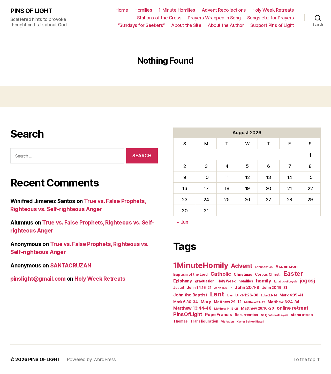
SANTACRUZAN (70, 265)
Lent (217, 294)
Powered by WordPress (91, 359)
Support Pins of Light (272, 25)
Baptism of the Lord (190, 274)
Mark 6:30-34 (185, 302)
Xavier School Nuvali (250, 321)
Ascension (286, 266)
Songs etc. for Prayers (270, 17)
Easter (293, 273)
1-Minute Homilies (177, 10)
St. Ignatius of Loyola (274, 315)
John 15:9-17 (223, 288)
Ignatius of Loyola (285, 281)
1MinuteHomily (200, 265)
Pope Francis (218, 314)
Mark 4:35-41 (291, 295)
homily (263, 280)
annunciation (264, 267)
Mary (206, 301)
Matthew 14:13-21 (226, 308)
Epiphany (182, 280)
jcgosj (307, 280)
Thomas (180, 321)
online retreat (292, 308)
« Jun (182, 222)
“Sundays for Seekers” (141, 25)
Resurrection (246, 315)
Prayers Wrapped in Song (214, 17)
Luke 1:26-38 (246, 295)
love (229, 295)
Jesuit (178, 288)
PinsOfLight (187, 314)
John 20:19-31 (275, 288)
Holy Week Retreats (273, 10)
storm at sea (302, 315)
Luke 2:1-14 (269, 295)
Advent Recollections (224, 10)
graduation (205, 281)
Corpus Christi (268, 274)
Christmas (243, 274)
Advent (241, 266)
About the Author (226, 25)
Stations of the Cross (159, 17)
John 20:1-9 (247, 287)
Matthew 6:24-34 (283, 302)
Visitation (227, 321)
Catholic (220, 274)
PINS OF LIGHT (31, 11)
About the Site (186, 25)
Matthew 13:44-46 (192, 308)
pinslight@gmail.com (38, 278)
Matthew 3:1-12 (254, 302)
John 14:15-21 (199, 288)
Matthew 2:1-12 (227, 302)
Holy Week (226, 281)
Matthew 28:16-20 (257, 308)
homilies (245, 281)
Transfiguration (204, 321)
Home (122, 10)
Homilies (143, 10)
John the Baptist (190, 294)
